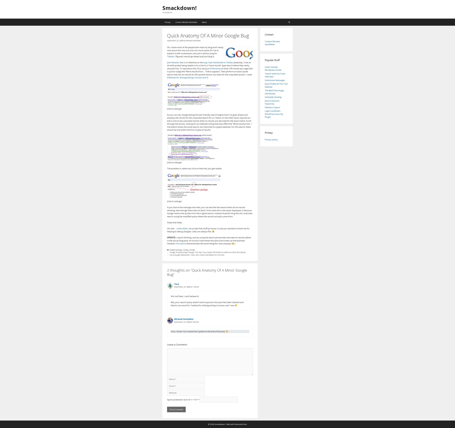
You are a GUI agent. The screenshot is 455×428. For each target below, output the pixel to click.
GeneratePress (240, 424)
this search (181, 243)
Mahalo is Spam (272, 107)
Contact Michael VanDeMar (186, 22)
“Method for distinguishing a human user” (187, 77)
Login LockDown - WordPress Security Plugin (274, 114)
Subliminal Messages (275, 80)
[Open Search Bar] (289, 22)
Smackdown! (179, 7)
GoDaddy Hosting (273, 97)
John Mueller (173, 62)
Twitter (170, 56)
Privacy (168, 22)
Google (192, 250)
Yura (176, 284)
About (204, 22)
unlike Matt (181, 228)
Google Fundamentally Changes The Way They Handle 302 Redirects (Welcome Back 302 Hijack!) (208, 252)
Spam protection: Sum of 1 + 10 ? (182, 399)
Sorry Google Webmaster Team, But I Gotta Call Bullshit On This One (197, 255)
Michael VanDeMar (183, 319)
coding (185, 250)
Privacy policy (271, 139)
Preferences (215, 68)
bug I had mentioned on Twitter (218, 62)
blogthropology (176, 250)
